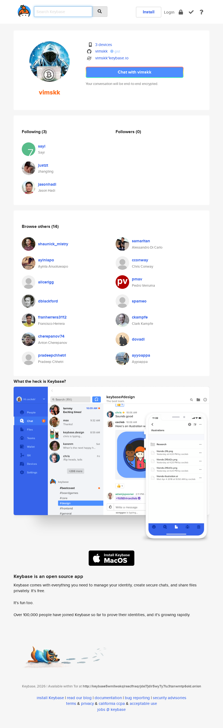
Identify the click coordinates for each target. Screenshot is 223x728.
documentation (108, 698)
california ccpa (112, 703)
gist (117, 51)
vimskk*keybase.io (112, 58)
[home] (24, 10)
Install (148, 12)
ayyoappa (141, 355)
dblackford (48, 301)
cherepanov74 (51, 336)
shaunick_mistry (53, 244)
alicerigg (46, 282)
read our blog (79, 698)
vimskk (101, 51)
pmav (137, 279)
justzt (43, 165)
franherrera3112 (52, 317)
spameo (139, 301)
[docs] (201, 12)
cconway (140, 260)
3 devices (103, 44)
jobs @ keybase (111, 709)
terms (71, 703)
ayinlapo (46, 260)
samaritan (141, 241)
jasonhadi (47, 184)
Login (169, 12)
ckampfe (140, 317)
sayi (41, 146)
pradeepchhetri (52, 355)
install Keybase (50, 698)
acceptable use (143, 703)
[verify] (191, 12)
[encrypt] (181, 12)
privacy (87, 703)
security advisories (169, 698)
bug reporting (137, 698)
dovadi (138, 339)
